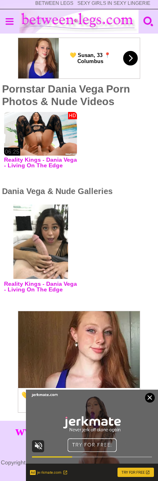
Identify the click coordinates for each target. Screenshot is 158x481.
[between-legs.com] (79, 21)
